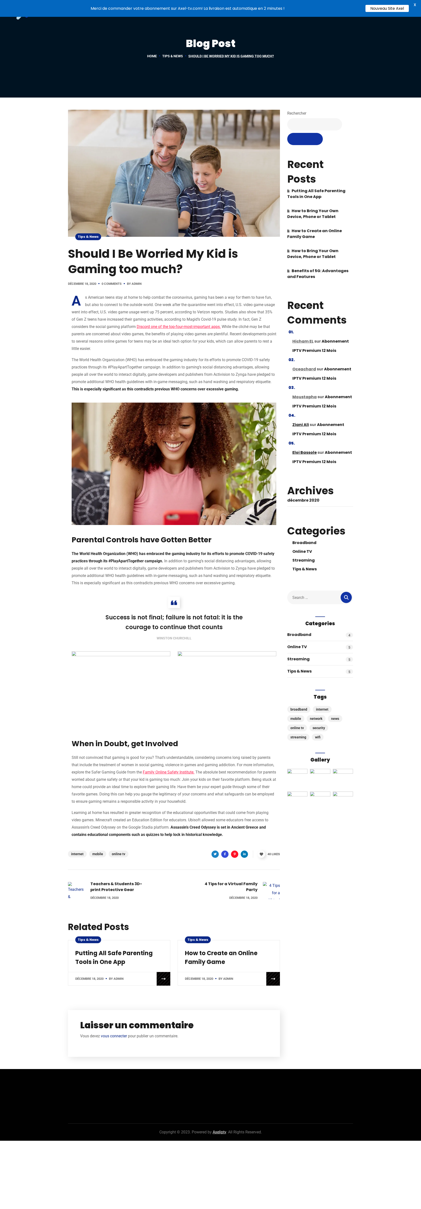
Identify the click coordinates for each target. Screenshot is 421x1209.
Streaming (303, 560)
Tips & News (172, 56)
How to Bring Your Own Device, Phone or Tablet (312, 213)
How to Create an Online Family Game (314, 233)
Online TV (302, 551)
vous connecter (114, 1036)
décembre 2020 (303, 500)
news (335, 719)
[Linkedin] (244, 854)
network (316, 719)
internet (77, 854)
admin (137, 284)
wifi (317, 737)
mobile (97, 854)
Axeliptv (219, 1132)
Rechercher (296, 113)
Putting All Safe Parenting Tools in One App (316, 193)
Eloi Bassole (304, 452)
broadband (298, 709)
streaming (298, 737)
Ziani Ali (300, 424)
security (319, 728)
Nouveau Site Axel (387, 8)
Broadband (304, 542)
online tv (118, 854)
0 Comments (112, 284)
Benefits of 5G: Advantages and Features (317, 273)
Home (152, 56)
